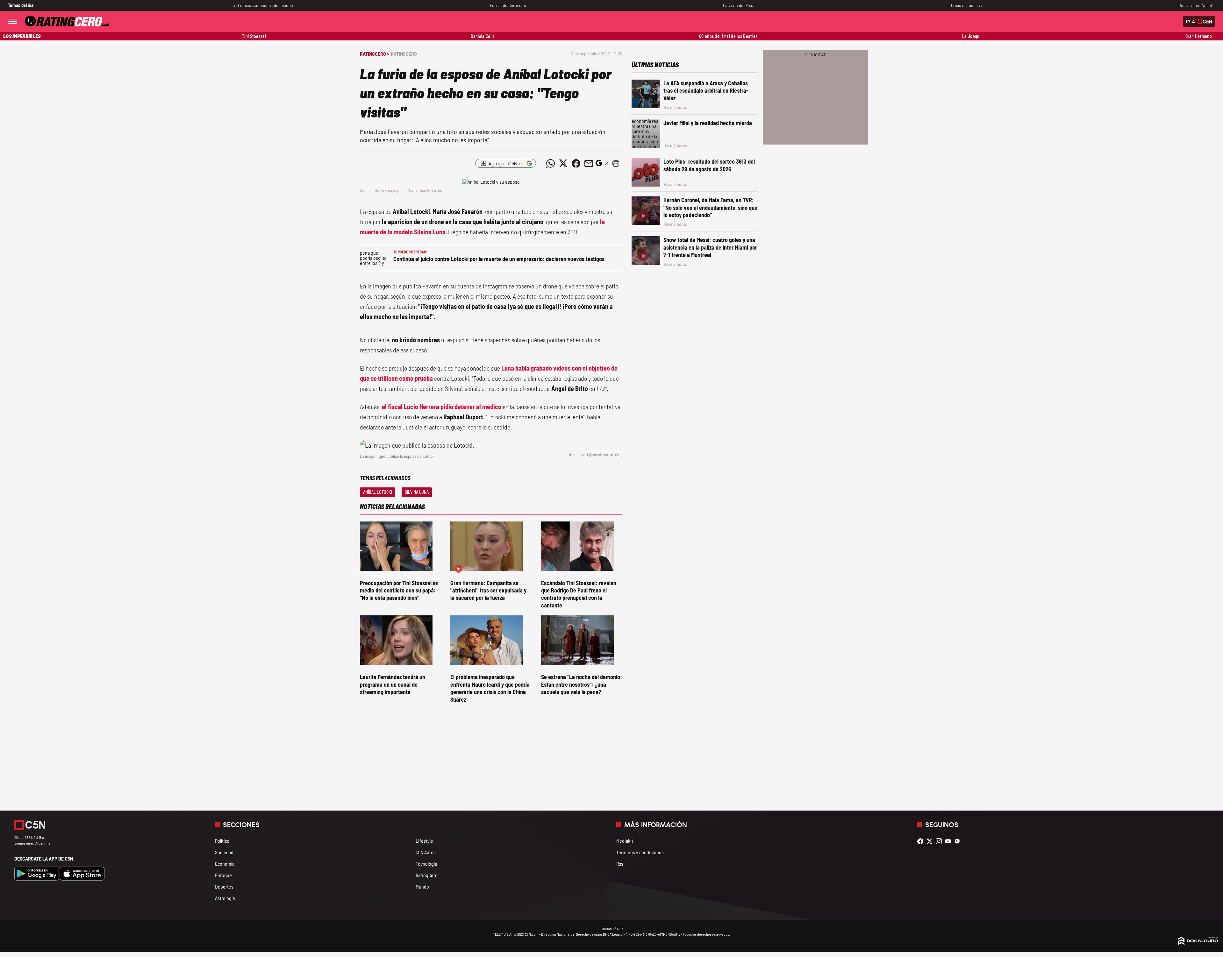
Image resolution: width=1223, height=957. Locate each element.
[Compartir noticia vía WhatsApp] (550, 163)
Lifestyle (424, 841)
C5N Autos (426, 852)
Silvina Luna (417, 492)
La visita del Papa (738, 5)
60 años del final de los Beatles (728, 36)
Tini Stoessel (254, 36)
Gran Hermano (1198, 36)
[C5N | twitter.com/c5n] (931, 841)
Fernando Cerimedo (508, 5)
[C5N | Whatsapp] (958, 841)
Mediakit (624, 841)
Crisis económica (966, 5)
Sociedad (224, 852)
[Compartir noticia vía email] (588, 163)
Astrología (225, 898)
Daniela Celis (483, 36)
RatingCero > (374, 54)
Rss (619, 864)
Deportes (224, 886)
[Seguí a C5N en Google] (599, 165)
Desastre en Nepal (1195, 5)
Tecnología (426, 864)
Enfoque (223, 875)
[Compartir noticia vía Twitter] (563, 163)
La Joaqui (971, 36)
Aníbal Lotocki (377, 492)
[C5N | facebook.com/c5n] (921, 841)
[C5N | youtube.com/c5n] (949, 841)
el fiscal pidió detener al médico (441, 406)
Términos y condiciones (640, 852)
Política (222, 841)
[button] (615, 163)
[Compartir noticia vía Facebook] (575, 163)
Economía (224, 864)
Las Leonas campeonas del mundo (262, 5)
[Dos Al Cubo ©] (1198, 943)
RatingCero (404, 54)
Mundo (422, 886)
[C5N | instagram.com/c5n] (940, 841)
